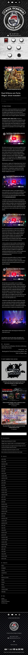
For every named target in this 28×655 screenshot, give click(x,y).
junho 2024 (3, 482)
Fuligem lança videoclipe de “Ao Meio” (8, 441)
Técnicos (3, 587)
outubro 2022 (4, 508)
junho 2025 (3, 468)
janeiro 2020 (3, 558)
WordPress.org (4, 603)
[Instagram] (19, 2)
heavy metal (13, 337)
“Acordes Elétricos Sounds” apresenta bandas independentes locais (14, 426)
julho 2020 (3, 549)
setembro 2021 (4, 523)
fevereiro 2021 (4, 532)
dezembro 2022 (4, 506)
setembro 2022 (4, 511)
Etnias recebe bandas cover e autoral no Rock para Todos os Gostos (14, 403)
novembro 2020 (4, 539)
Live (2, 575)
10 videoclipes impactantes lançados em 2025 (10, 449)
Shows (4, 101)
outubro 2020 (4, 542)
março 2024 (3, 487)
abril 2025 (3, 471)
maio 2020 (3, 551)
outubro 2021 (4, 520)
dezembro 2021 (4, 518)
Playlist (2, 579)
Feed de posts (4, 599)
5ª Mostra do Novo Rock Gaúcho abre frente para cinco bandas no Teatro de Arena (14, 382)
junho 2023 (3, 499)
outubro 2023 (4, 492)
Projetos (3, 582)
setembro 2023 (4, 494)
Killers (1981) (13, 118)
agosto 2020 (3, 546)
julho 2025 (3, 466)
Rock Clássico (7, 338)
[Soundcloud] (15, 2)
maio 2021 (3, 527)
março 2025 (3, 473)
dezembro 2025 (4, 464)
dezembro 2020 (4, 537)
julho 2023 (3, 497)
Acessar (2, 598)
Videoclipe (3, 591)
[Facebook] (8, 2)
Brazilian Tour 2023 (7, 337)
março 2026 (3, 461)
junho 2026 (3, 459)
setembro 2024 (4, 478)
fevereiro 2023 (4, 504)
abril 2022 (3, 516)
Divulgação (3, 568)
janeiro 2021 (3, 534)
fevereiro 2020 (4, 556)
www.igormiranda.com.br (10, 196)
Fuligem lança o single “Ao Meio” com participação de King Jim (13, 443)
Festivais (3, 570)
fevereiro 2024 (4, 490)
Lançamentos (4, 572)
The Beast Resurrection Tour (18, 338)
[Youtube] (12, 2)
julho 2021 (3, 525)
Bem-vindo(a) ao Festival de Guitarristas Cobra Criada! (11, 452)
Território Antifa (4, 589)
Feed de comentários (5, 601)
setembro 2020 (4, 544)
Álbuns (2, 565)
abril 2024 (3, 485)
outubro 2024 (4, 475)
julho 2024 (3, 480)
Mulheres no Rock (4, 577)
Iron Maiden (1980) (6, 118)
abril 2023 (3, 501)
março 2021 (3, 530)
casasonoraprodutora (8, 99)
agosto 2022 (3, 513)
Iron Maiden (19, 337)
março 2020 (3, 553)
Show (12, 338)
